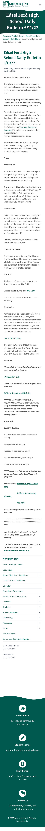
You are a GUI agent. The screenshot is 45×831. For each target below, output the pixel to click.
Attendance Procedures (13, 591)
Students (6, 607)
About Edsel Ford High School (15, 575)
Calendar (6, 586)
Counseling (8, 617)
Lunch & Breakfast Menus (14, 580)
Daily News (7, 570)
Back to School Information (14, 596)
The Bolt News (9, 633)
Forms (5, 628)
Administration (22, 821)
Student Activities (10, 612)
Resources (7, 623)
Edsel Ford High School (12, 564)
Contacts (6, 601)
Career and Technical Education (16, 639)
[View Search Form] (40, 5)
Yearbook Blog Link (12, 338)
